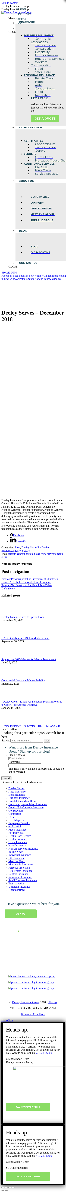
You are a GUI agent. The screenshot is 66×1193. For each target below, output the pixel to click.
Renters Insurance (18, 873)
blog (36, 553)
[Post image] (11, 613)
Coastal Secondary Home (22, 801)
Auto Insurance (17, 791)
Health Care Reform (19, 835)
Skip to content (9, 2)
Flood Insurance (17, 829)
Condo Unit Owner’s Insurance (25, 807)
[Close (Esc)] (2, 1187)
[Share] (6, 1187)
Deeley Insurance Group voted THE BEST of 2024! (30, 725)
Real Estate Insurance (20, 870)
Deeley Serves (29, 547)
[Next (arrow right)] (6, 1190)
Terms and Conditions (33, 1014)
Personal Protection (19, 867)
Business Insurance (19, 797)
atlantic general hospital (21, 553)
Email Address (16, 754)
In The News (15, 851)
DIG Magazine (16, 820)
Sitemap (52, 1002)
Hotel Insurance (17, 845)
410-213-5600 (44, 1052)
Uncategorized (16, 889)
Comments (14, 761)
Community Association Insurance (27, 804)
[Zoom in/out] (13, 1187)
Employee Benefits (19, 823)
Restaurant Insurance (20, 877)
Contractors (14, 813)
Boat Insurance (16, 794)
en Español (14, 826)
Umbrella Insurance (19, 886)
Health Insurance (17, 839)
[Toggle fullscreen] (9, 1187)
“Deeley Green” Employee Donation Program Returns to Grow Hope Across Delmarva (31, 703)
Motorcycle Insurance (20, 864)
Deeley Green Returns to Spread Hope (22, 617)
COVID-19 (14, 816)
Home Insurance (17, 842)
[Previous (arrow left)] (2, 1190)
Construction (15, 810)
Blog (17, 547)
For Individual (16, 832)
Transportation (16, 883)
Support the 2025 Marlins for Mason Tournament (28, 659)
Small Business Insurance (22, 880)
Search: (5, 740)
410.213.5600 (9, 272)
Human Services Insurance (23, 848)
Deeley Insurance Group (25, 1002)
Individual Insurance (19, 854)
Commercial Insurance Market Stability (23, 680)
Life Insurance (16, 858)
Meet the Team (16, 861)
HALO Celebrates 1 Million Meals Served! (25, 638)
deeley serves (46, 553)
